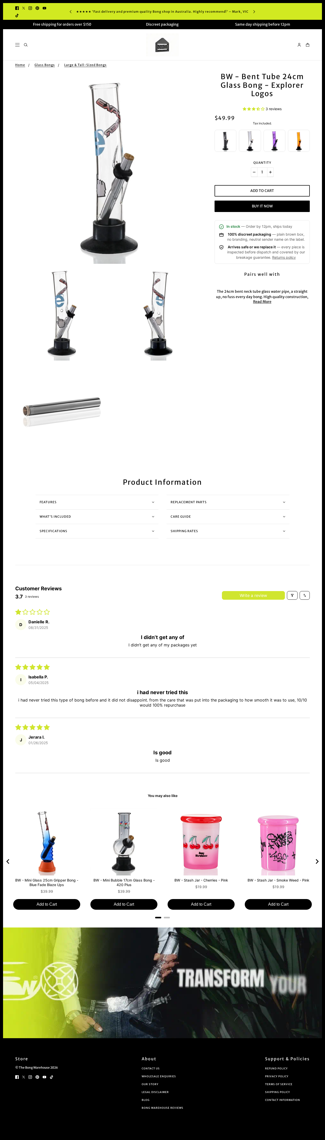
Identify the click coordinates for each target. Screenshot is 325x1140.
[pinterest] (37, 7)
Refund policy (276, 1068)
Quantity (262, 163)
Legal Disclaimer (155, 1092)
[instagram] (30, 7)
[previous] (70, 11)
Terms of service (278, 1084)
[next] (254, 11)
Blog (146, 1100)
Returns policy (284, 257)
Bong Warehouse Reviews (162, 1108)
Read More (262, 302)
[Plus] (270, 172)
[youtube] (44, 7)
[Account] (299, 45)
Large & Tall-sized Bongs (85, 65)
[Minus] (254, 172)
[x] (23, 7)
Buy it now (262, 206)
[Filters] (292, 595)
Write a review (253, 595)
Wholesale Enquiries (159, 1076)
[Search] (26, 45)
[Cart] (307, 45)
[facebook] (17, 7)
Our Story (150, 1084)
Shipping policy (277, 1092)
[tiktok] (17, 15)
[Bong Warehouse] (162, 44)
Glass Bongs (45, 65)
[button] (254, 109)
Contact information (282, 1100)
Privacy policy (276, 1076)
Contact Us (151, 1068)
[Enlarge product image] (110, 168)
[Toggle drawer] (17, 44)
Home (20, 65)
